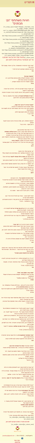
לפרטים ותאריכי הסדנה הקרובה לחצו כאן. (17, 421)
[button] (28, 2)
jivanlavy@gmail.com (9, 435)
